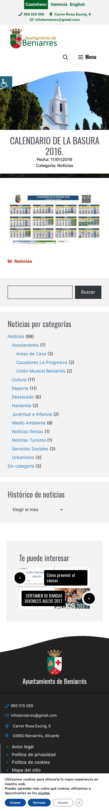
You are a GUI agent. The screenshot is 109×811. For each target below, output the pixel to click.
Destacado (23, 397)
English (77, 4)
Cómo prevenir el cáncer (61, 577)
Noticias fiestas (27, 431)
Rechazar (39, 803)
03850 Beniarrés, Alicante (36, 735)
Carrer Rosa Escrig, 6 (73, 14)
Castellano (36, 4)
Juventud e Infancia (32, 414)
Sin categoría (21, 466)
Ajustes (63, 803)
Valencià (58, 4)
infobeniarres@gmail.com (57, 20)
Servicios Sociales (30, 448)
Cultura (19, 379)
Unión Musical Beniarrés (40, 371)
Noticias (65, 165)
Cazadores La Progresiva (41, 362)
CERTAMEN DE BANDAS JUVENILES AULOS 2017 (43, 598)
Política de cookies (31, 762)
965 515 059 (34, 14)
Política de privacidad (34, 754)
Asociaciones (25, 345)
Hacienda (21, 405)
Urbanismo (23, 457)
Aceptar (15, 803)
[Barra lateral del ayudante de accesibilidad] (6, 82)
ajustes (44, 793)
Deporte (20, 388)
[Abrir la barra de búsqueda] (65, 56)
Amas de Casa (31, 353)
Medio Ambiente (29, 422)
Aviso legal (23, 746)
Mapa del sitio (26, 770)
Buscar (88, 292)
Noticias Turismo (29, 440)
